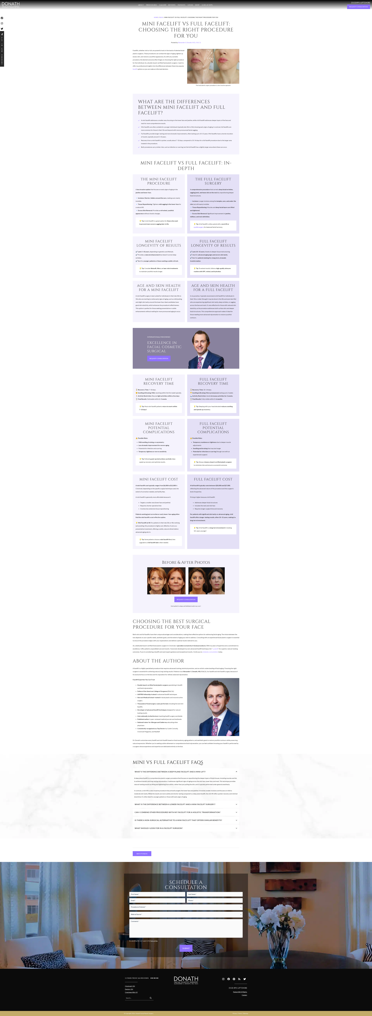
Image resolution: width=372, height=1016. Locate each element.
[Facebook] (228, 979)
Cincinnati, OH (130, 986)
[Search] (151, 998)
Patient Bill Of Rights (240, 992)
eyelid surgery (199, 227)
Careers (244, 995)
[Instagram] (223, 979)
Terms (240, 1013)
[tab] (186, 784)
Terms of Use (154, 941)
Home (156, 17)
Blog (161, 17)
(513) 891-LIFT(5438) (360, 2)
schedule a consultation (210, 652)
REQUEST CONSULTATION (158, 358)
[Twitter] (244, 979)
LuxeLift (215, 649)
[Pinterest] (234, 979)
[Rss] (239, 979)
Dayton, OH (129, 989)
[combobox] (136, 998)
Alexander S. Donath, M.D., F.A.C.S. (189, 42)
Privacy (235, 1013)
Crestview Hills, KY (131, 992)
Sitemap (245, 1013)
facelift (135, 69)
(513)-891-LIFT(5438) (238, 988)
